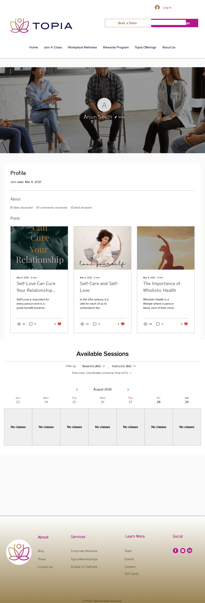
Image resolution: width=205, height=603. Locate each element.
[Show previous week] (76, 389)
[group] (18, 421)
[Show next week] (128, 389)
